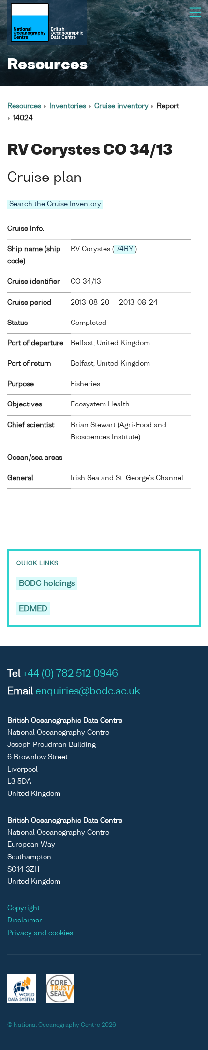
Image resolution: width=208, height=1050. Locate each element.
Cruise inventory (121, 106)
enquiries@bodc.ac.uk (87, 691)
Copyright (23, 908)
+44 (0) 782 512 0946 (70, 674)
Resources (24, 106)
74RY (124, 249)
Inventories (67, 106)
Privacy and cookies (40, 933)
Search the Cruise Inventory (55, 204)
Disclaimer (24, 920)
